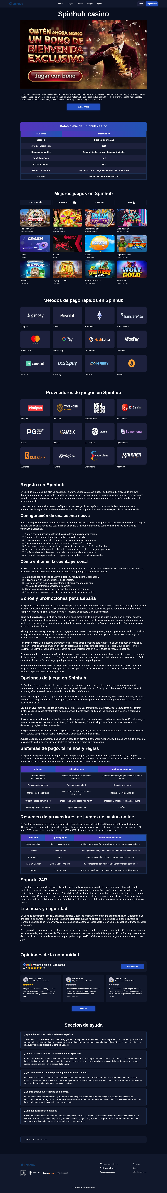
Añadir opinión (132, 966)
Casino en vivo (65, 202)
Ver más (83, 1008)
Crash (97, 202)
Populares (33, 202)
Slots (129, 202)
